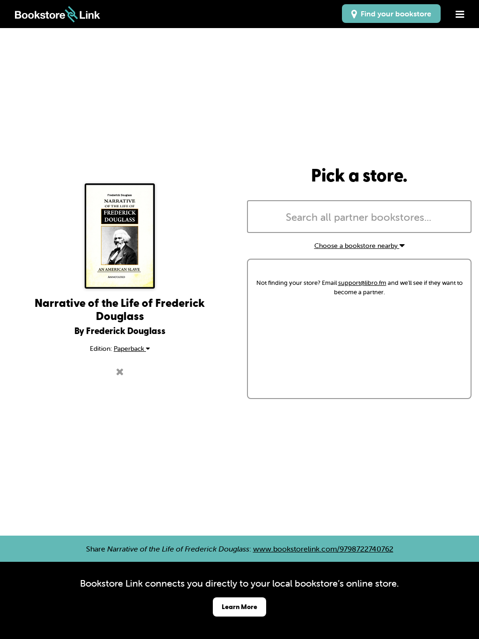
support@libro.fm (362, 283)
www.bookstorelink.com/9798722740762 (323, 548)
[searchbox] (359, 217)
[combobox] (359, 216)
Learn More (239, 606)
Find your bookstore (394, 13)
